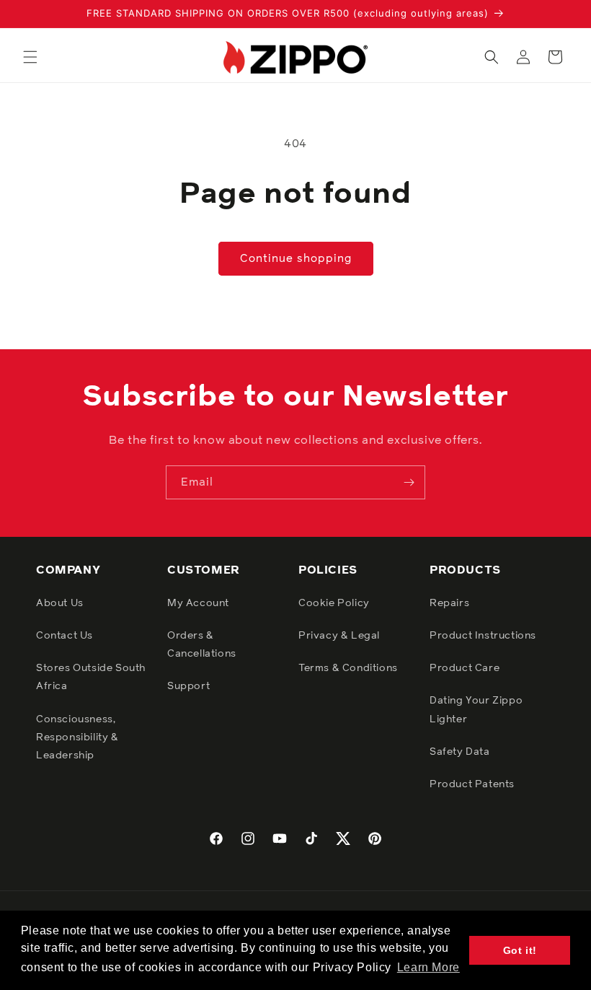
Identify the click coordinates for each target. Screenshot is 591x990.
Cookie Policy (334, 603)
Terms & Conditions (348, 668)
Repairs (449, 603)
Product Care (464, 668)
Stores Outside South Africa (91, 677)
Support (188, 686)
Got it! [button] (520, 950)
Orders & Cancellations (201, 645)
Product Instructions (483, 636)
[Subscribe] (409, 482)
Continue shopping (296, 258)
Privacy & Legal (339, 636)
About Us (60, 603)
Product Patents (472, 784)
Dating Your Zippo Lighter (476, 710)
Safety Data (460, 752)
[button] (30, 57)
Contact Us (64, 636)
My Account (198, 603)
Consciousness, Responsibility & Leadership (77, 737)
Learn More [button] (428, 967)
